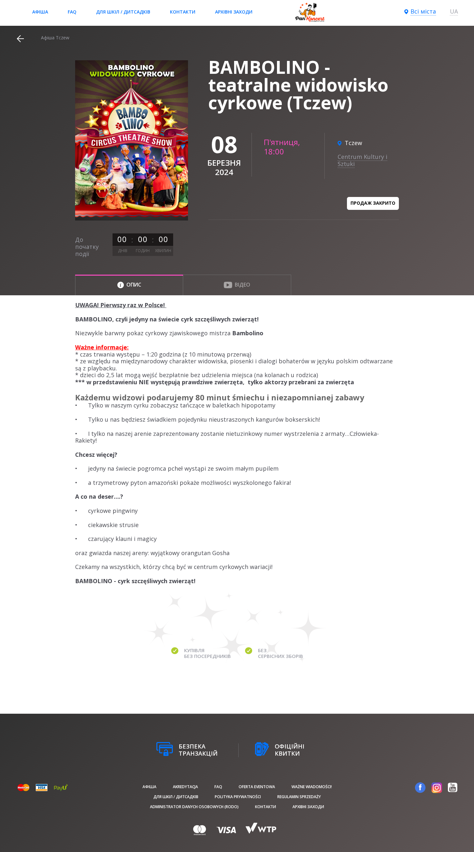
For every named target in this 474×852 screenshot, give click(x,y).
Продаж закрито (373, 203)
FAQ (72, 12)
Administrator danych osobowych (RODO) (194, 806)
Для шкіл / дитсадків (123, 12)
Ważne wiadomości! (311, 786)
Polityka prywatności (238, 796)
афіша (40, 12)
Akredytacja (185, 786)
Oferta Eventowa (257, 786)
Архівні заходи (233, 12)
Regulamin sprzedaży (299, 796)
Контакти (182, 12)
